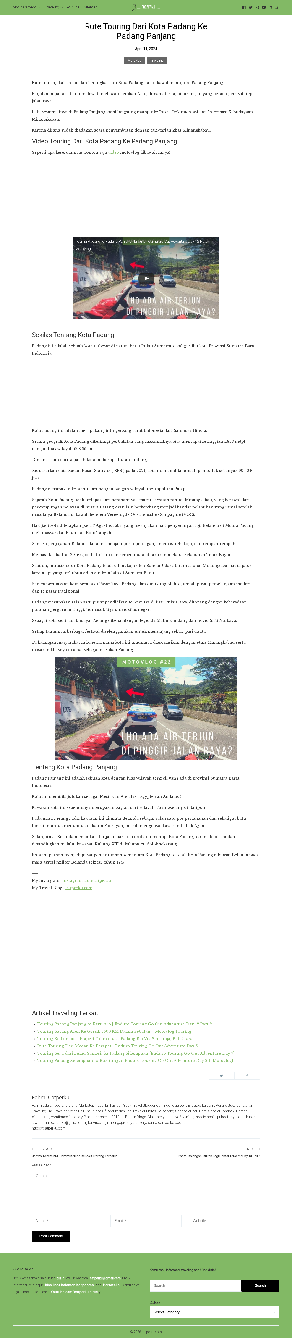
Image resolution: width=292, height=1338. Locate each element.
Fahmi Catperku (50, 1097)
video (113, 152)
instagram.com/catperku (87, 880)
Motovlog (134, 60)
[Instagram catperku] (256, 7)
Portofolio (111, 1285)
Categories (158, 1302)
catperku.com (78, 887)
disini (61, 1278)
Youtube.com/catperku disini (74, 1292)
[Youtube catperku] (263, 7)
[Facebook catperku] (243, 7)
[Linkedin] (270, 7)
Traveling (157, 60)
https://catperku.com (48, 1128)
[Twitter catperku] (250, 7)
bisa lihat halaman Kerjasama (69, 1285)
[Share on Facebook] (247, 1075)
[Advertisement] (146, 192)
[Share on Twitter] (221, 1075)
